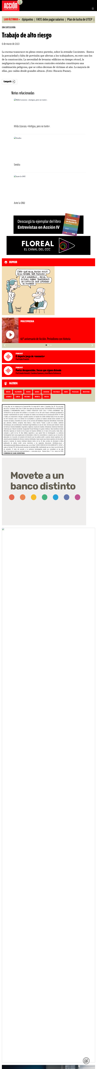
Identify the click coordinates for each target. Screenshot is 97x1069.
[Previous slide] (5, 795)
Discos (46, 397)
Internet (27, 397)
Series (37, 392)
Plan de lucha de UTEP (71, 19)
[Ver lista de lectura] (86, 1060)
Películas (75, 392)
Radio (66, 392)
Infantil (37, 397)
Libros (18, 397)
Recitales (56, 392)
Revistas (46, 392)
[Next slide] (92, 795)
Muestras (86, 392)
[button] (46, 345)
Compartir (7, 81)
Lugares (8, 397)
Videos (8, 392)
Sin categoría (8, 27)
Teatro (28, 392)
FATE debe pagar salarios (41, 19)
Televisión (18, 392)
